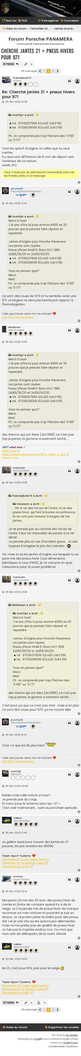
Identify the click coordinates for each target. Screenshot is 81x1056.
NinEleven (14, 327)
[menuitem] (9, 21)
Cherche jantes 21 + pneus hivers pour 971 (37, 54)
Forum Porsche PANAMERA (41, 39)
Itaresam (19, 468)
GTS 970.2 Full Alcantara (18, 317)
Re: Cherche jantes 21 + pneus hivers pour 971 (38, 94)
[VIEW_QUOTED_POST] (37, 115)
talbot (18, 818)
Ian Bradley (72, 1035)
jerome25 (17, 188)
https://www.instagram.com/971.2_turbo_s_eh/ (34, 454)
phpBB (37, 1039)
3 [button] (53, 71)
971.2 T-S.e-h (10, 451)
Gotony (18, 876)
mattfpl (17, 115)
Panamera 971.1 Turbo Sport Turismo (25, 859)
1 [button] (44, 71)
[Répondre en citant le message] (69, 81)
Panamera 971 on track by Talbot (23, 863)
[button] (40, 71)
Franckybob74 (22, 78)
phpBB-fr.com (70, 1042)
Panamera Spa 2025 (16, 866)
